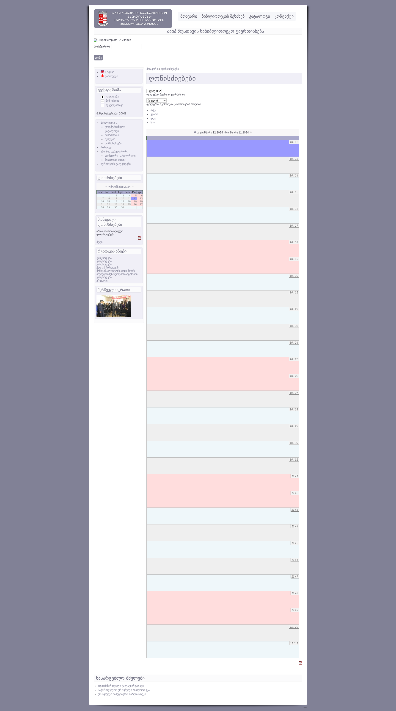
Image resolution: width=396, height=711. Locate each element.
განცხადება (104, 258)
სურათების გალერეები (116, 164)
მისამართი (112, 135)
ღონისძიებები (170, 69)
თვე (153, 110)
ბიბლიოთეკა (109, 122)
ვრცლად (102, 280)
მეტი (99, 242)
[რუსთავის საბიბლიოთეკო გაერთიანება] (133, 26)
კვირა (154, 114)
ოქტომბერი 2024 (119, 186)
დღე (153, 118)
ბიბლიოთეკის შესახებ (223, 16)
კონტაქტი (284, 16)
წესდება (110, 139)
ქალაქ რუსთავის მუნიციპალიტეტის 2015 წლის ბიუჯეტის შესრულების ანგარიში (117, 271)
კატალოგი (259, 16)
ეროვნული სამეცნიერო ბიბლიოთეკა (122, 694)
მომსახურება (113, 143)
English (109, 72)
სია (153, 122)
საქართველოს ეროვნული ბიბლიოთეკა (124, 690)
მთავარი (188, 16)
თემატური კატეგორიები (120, 155)
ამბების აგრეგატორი (114, 151)
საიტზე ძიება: (103, 46)
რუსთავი (106, 147)
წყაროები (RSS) (115, 159)
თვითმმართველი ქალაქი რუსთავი (121, 685)
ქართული (111, 76)
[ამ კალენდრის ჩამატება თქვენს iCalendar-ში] (139, 238)
